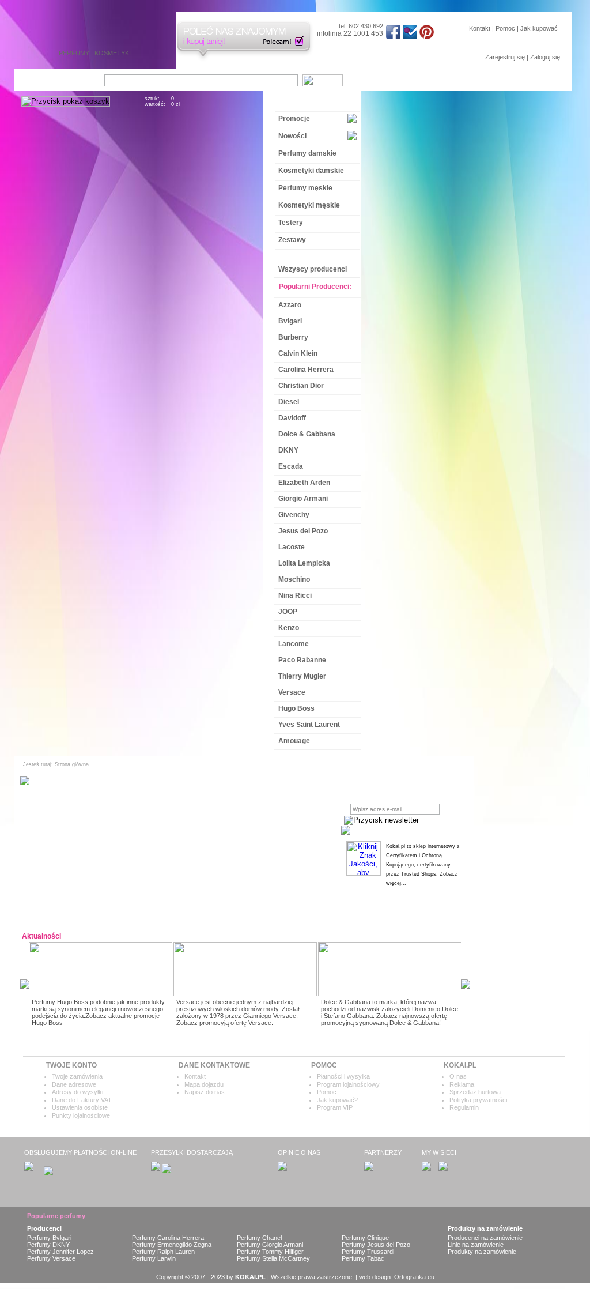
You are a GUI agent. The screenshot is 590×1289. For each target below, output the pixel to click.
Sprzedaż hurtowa (475, 1091)
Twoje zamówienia (77, 1076)
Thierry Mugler (302, 676)
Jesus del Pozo (303, 531)
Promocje (294, 119)
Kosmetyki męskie (309, 205)
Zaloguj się (545, 57)
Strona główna (72, 764)
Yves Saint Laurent (309, 725)
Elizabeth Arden (304, 482)
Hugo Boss (296, 708)
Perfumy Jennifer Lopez (60, 1251)
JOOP (287, 612)
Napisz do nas (204, 1091)
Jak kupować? (337, 1099)
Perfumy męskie (305, 188)
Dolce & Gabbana (306, 434)
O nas (458, 1076)
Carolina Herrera (306, 369)
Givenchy (293, 515)
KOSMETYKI (112, 53)
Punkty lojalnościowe (81, 1115)
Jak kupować (539, 28)
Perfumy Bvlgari (49, 1237)
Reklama (461, 1084)
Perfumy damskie (307, 153)
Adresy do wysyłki (77, 1091)
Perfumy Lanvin (154, 1258)
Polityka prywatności (478, 1099)
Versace (291, 692)
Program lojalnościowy (348, 1084)
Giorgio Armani (303, 499)
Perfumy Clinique (365, 1237)
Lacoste (291, 547)
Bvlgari (290, 321)
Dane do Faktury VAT (82, 1099)
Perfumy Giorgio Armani (270, 1244)
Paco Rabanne (302, 660)
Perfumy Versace (51, 1258)
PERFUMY (74, 53)
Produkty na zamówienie (482, 1251)
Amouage (294, 741)
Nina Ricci (295, 595)
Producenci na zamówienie (485, 1237)
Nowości (292, 136)
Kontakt (479, 28)
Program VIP (335, 1107)
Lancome (293, 644)
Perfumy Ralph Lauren (163, 1251)
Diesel (288, 402)
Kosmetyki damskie (311, 171)
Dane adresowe (74, 1084)
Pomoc (505, 28)
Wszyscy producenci (312, 269)
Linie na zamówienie (476, 1244)
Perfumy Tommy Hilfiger (270, 1251)
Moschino (294, 579)
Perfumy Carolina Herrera (168, 1237)
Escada (290, 466)
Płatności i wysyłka (343, 1076)
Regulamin (464, 1107)
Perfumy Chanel (259, 1237)
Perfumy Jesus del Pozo (376, 1244)
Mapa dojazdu (204, 1084)
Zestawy (292, 240)
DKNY (288, 450)
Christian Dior (301, 386)
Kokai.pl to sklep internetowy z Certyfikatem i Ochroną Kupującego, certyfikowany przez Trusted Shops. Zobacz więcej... (423, 864)
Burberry (293, 337)
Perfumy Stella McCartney (273, 1258)
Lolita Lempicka (304, 563)
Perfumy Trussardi (368, 1251)
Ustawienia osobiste (80, 1107)
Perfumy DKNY (48, 1244)
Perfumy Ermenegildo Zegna (171, 1244)
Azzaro (289, 305)
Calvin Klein (297, 353)
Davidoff (292, 418)
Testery (290, 222)
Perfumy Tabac (363, 1258)
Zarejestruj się (505, 57)
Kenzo (288, 628)
